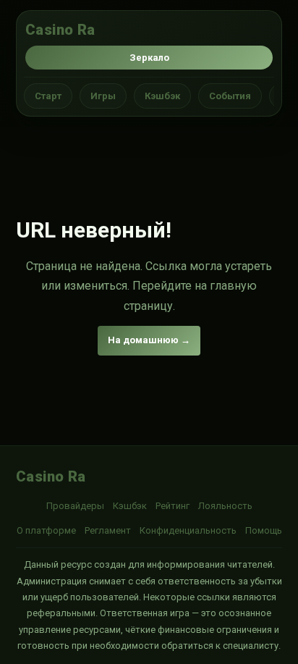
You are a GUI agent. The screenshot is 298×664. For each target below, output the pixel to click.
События (230, 96)
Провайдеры (75, 505)
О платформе (46, 530)
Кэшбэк (162, 96)
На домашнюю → (149, 340)
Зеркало (149, 57)
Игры (103, 96)
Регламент (108, 530)
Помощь (263, 530)
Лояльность (225, 505)
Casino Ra (60, 29)
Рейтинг (173, 505)
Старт (48, 96)
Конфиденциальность (188, 530)
